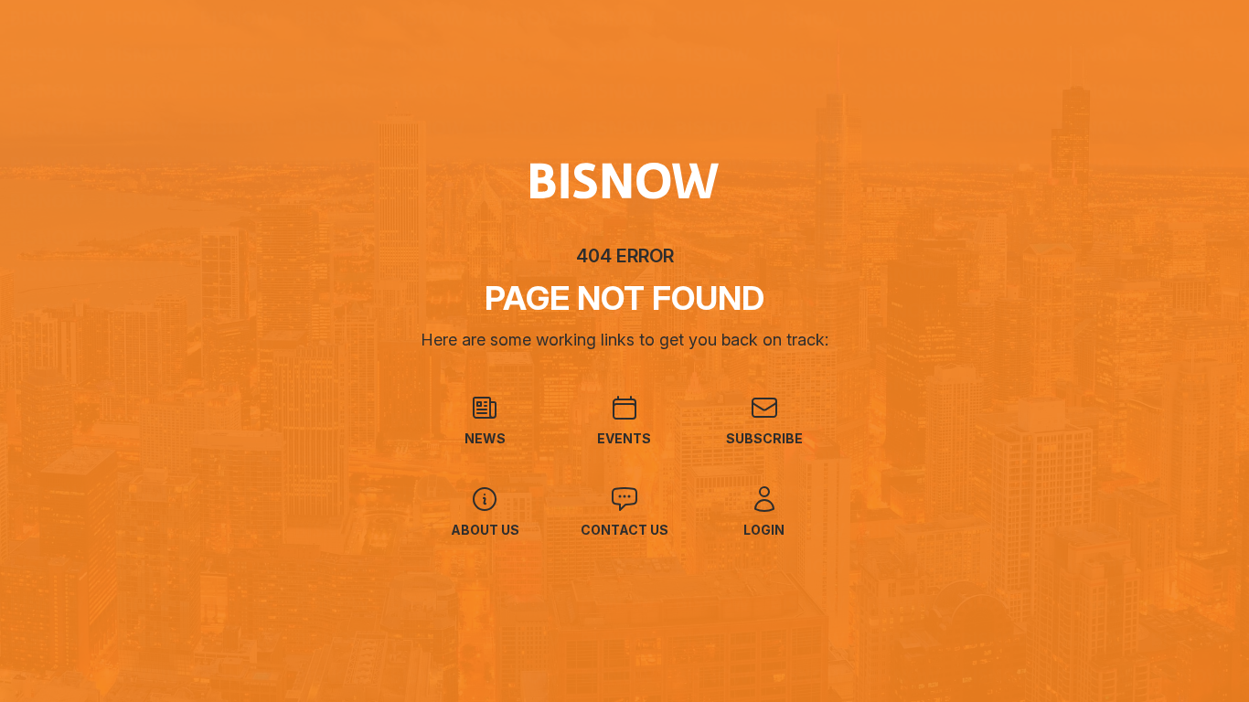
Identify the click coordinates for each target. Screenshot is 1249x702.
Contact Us (624, 529)
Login (764, 529)
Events (624, 438)
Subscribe (764, 438)
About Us (485, 529)
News (485, 438)
